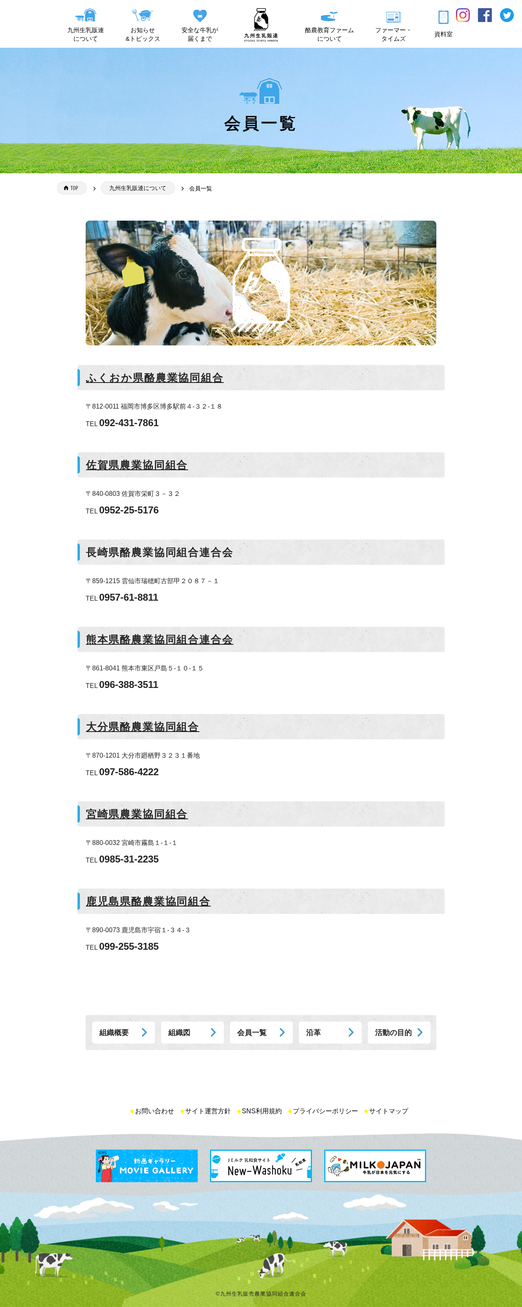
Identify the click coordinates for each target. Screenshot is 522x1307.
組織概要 (114, 1032)
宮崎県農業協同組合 (137, 814)
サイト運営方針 (208, 1111)
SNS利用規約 (262, 1111)
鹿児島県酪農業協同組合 (148, 901)
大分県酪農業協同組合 (142, 727)
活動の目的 (393, 1032)
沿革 (313, 1032)
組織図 (179, 1032)
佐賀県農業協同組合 (137, 465)
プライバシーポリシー (325, 1111)
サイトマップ (388, 1111)
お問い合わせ (154, 1111)
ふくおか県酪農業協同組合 (155, 378)
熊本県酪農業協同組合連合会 (160, 639)
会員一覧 (252, 1032)
